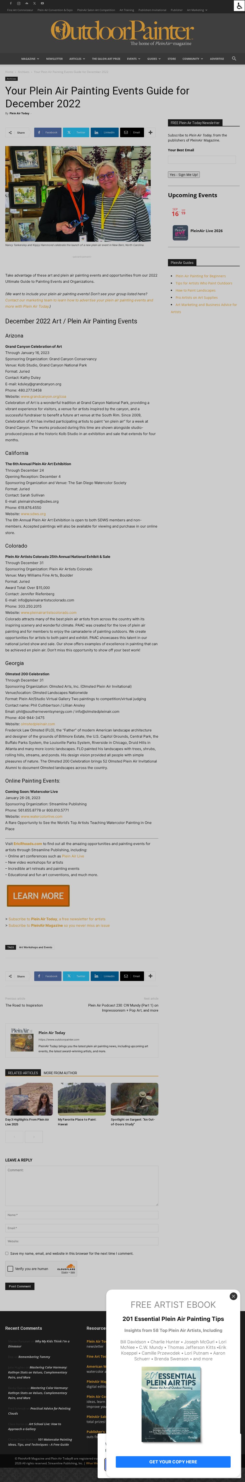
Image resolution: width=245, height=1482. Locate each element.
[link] (239, 5)
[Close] (233, 1296)
